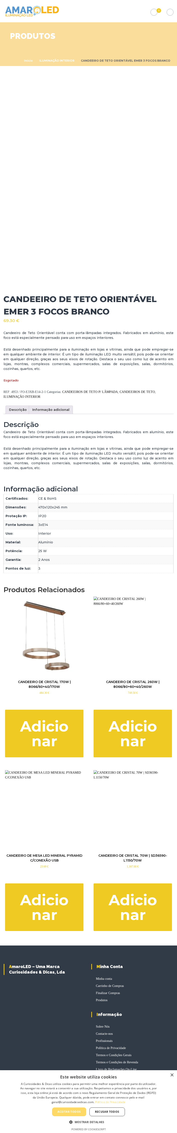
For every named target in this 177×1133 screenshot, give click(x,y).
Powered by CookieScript (88, 1129)
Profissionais (104, 1041)
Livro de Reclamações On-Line (116, 1069)
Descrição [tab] (18, 410)
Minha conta (104, 978)
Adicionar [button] (44, 733)
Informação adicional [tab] (50, 410)
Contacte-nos (104, 1033)
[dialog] (88, 1101)
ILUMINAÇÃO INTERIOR (56, 60)
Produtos (101, 1000)
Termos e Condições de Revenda (117, 1062)
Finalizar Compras (108, 993)
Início (28, 60)
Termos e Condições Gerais (113, 1055)
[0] (154, 12)
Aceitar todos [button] (69, 1112)
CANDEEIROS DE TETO (137, 392)
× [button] (172, 1075)
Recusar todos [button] (107, 1112)
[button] (88, 1122)
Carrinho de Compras (110, 986)
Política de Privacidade (111, 1048)
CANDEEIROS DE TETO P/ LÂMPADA (90, 392)
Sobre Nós (102, 1026)
